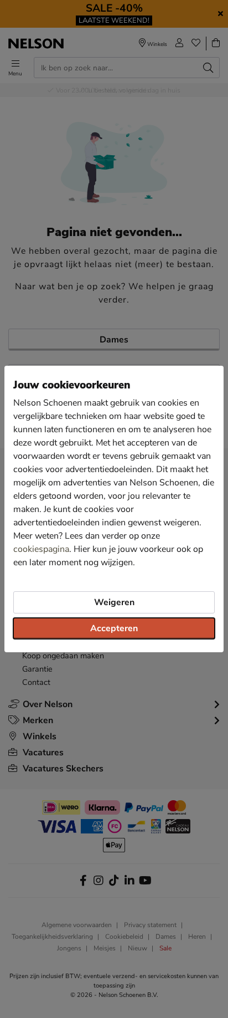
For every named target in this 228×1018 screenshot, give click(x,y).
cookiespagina (41, 549)
